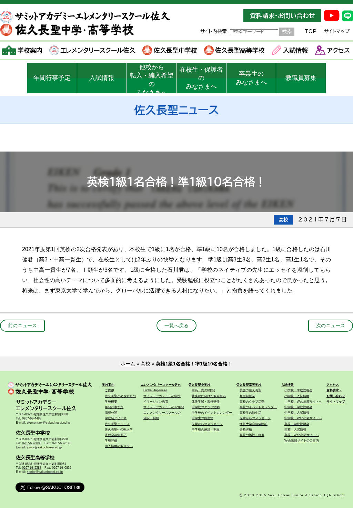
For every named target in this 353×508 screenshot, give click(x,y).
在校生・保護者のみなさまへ (201, 78)
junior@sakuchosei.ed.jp (44, 447)
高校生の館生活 (250, 412)
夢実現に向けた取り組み (209, 396)
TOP (310, 31)
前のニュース (22, 325)
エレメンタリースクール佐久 (97, 50)
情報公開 (111, 412)
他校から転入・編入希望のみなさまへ (151, 78)
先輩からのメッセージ (207, 424)
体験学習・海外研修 (206, 401)
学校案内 (30, 50)
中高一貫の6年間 (203, 390)
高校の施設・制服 (252, 435)
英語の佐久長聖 (250, 390)
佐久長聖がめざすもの (120, 396)
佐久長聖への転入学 (119, 429)
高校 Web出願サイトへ (301, 435)
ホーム (128, 363)
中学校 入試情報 (296, 412)
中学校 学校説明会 (298, 407)
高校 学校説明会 (296, 424)
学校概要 (111, 401)
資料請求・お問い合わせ (282, 16)
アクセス (338, 50)
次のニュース (330, 325)
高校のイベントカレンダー (258, 407)
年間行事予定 (52, 77)
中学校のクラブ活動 (206, 407)
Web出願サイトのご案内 (301, 440)
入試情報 (295, 50)
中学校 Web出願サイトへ (303, 418)
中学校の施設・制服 (206, 429)
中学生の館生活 (202, 418)
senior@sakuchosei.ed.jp (45, 472)
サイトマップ (337, 31)
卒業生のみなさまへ (251, 78)
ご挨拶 (109, 390)
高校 (145, 363)
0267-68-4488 (31, 418)
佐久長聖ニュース (117, 424)
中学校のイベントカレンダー (212, 412)
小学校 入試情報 (296, 396)
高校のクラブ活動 (252, 401)
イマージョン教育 (155, 401)
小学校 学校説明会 (298, 390)
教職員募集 (300, 77)
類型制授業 (247, 396)
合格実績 (246, 429)
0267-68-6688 (31, 443)
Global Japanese (155, 390)
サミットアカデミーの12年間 (163, 407)
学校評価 (111, 440)
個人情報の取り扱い (119, 446)
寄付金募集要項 (116, 435)
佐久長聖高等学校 (240, 50)
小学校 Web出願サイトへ (303, 401)
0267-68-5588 (31, 467)
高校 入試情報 (295, 429)
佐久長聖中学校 (175, 50)
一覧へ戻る (176, 325)
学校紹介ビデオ (116, 418)
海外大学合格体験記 (254, 424)
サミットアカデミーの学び (162, 396)
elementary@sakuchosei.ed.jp (48, 422)
